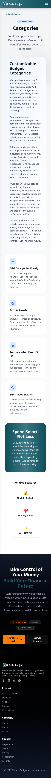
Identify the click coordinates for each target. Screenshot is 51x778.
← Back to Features (13, 14)
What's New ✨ (9, 693)
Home (5, 731)
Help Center (8, 744)
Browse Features (37, 639)
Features (6, 697)
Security (6, 760)
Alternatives (8, 710)
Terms (5, 748)
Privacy (5, 752)
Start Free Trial (12, 639)
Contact (6, 727)
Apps (4, 701)
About (5, 723)
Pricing (5, 706)
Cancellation (8, 756)
